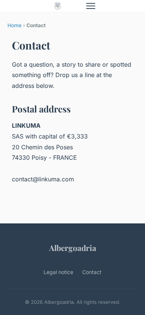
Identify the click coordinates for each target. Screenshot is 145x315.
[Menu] (90, 6)
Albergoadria (72, 247)
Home (14, 25)
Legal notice (58, 272)
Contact (92, 272)
